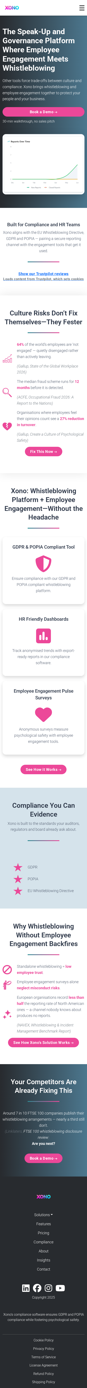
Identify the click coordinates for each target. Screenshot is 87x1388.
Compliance (43, 1242)
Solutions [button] (42, 1215)
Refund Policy (43, 1374)
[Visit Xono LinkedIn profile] (26, 1288)
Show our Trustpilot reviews (43, 276)
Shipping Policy (43, 1382)
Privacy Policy (43, 1349)
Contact (43, 1269)
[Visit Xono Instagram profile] (48, 1288)
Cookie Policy (44, 1340)
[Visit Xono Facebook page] (37, 1288)
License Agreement (44, 1365)
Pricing (43, 1233)
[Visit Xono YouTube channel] (60, 1288)
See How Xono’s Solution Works (42, 1042)
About (44, 1251)
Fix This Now (42, 451)
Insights (43, 1260)
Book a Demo (42, 112)
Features (43, 1224)
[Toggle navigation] (81, 8)
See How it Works (42, 769)
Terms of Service (43, 1357)
